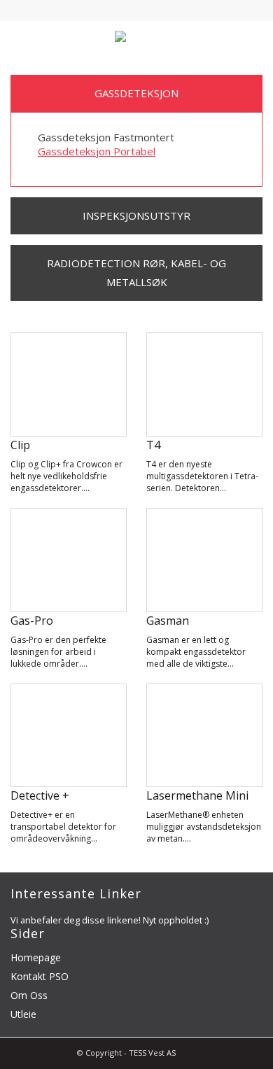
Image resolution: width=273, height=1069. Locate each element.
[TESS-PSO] (136, 37)
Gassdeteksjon (136, 93)
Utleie (23, 1014)
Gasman (167, 620)
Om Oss (29, 995)
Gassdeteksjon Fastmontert (106, 137)
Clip (20, 445)
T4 (153, 445)
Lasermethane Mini (197, 795)
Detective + (39, 795)
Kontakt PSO (39, 976)
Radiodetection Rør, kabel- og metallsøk (136, 272)
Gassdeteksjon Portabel (96, 151)
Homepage (35, 957)
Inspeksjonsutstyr (136, 215)
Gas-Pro (31, 620)
